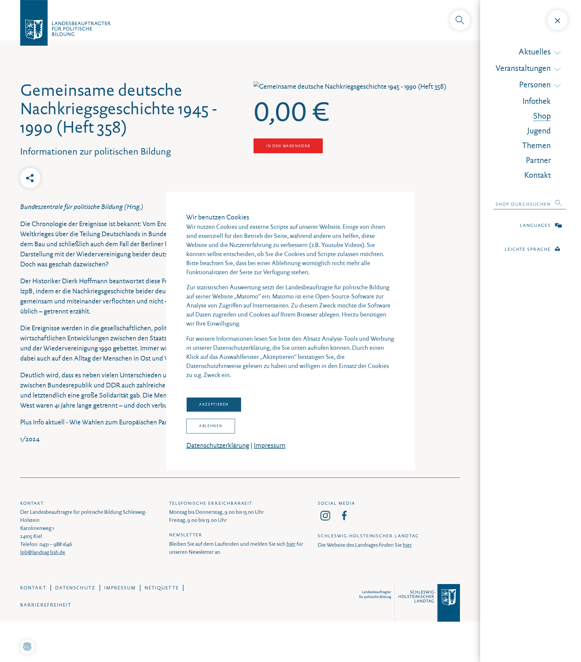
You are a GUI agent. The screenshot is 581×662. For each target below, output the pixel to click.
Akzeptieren (214, 404)
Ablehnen (210, 425)
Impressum (269, 445)
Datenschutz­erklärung (217, 445)
